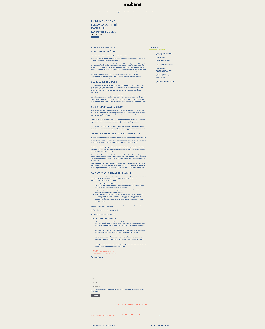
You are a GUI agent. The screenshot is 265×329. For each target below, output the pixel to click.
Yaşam (100, 12)
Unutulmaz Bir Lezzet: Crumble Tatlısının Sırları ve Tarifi (164, 71)
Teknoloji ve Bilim (156, 12)
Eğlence (109, 12)
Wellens (92, 34)
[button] (165, 12)
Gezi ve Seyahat (117, 12)
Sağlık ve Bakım (95, 37)
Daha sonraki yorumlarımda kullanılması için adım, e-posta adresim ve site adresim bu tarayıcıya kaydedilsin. (119, 290)
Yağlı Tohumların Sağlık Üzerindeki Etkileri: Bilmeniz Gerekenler (164, 59)
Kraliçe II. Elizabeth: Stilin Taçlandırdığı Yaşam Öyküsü (105, 253)
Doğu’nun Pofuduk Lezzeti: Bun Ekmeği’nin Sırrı (103, 251)
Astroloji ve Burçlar (144, 12)
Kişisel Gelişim (127, 12)
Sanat (134, 12)
